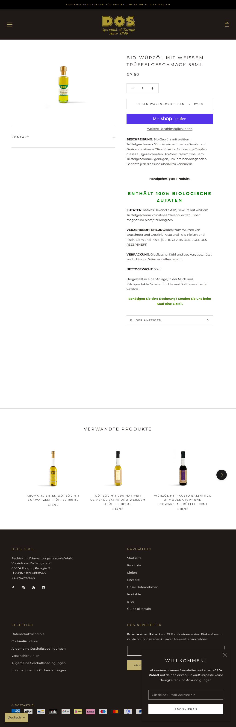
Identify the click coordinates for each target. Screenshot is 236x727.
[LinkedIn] (43, 587)
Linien (132, 572)
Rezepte (133, 580)
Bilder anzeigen (146, 320)
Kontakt (21, 137)
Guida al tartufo (139, 609)
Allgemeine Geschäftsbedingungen (39, 648)
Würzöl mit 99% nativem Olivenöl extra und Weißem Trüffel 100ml (118, 500)
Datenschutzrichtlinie (28, 634)
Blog (130, 601)
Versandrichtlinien (25, 655)
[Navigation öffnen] (9, 24)
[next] (221, 475)
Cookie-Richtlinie (25, 641)
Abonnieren (185, 709)
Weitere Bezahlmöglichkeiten (169, 129)
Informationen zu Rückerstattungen (39, 670)
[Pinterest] (33, 587)
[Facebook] (13, 587)
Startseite (134, 558)
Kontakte (134, 594)
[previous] (14, 475)
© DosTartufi (23, 705)
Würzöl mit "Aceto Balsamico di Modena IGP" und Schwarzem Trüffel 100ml (183, 500)
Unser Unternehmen (142, 587)
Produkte (134, 565)
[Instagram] (23, 587)
